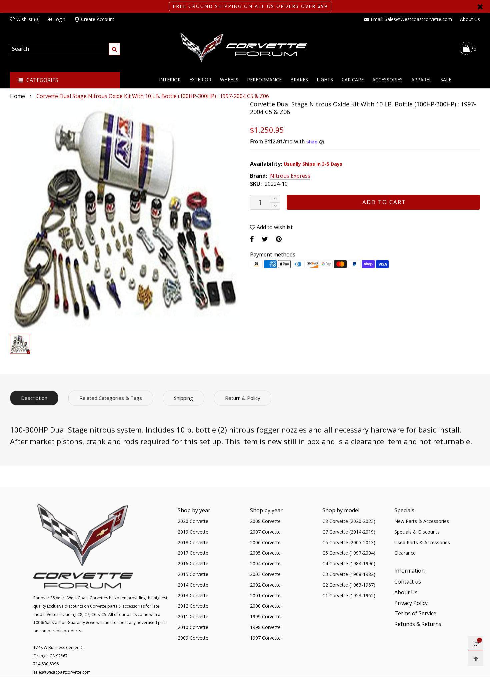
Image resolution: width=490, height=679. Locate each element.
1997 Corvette (265, 638)
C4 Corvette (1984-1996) (348, 563)
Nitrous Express (290, 176)
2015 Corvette (193, 574)
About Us (470, 19)
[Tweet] (265, 238)
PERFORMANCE (264, 79)
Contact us (407, 581)
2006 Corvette (265, 542)
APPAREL (421, 79)
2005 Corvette (265, 553)
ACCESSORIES (387, 79)
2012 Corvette (193, 606)
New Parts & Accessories (421, 521)
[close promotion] (480, 6)
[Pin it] (279, 238)
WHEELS (229, 79)
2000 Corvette (265, 606)
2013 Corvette (193, 595)
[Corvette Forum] (245, 48)
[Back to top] (475, 658)
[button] (275, 206)
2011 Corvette (193, 616)
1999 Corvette (265, 616)
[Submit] (114, 49)
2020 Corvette (193, 521)
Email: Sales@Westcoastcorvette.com (411, 19)
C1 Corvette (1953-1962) (348, 595)
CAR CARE (353, 79)
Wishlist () (28, 19)
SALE (445, 79)
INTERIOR (170, 79)
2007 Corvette (265, 532)
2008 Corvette (265, 521)
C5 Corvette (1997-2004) (348, 553)
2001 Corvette (265, 595)
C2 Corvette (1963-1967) (348, 585)
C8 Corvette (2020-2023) (348, 521)
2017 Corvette (193, 553)
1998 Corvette (265, 627)
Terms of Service (415, 613)
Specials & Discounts (417, 532)
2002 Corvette (265, 585)
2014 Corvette (193, 585)
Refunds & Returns (417, 624)
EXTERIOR (200, 79)
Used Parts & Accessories (422, 542)
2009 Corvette (193, 638)
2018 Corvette (193, 542)
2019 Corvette (193, 532)
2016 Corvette (193, 563)
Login (59, 19)
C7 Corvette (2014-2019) (348, 532)
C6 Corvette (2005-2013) (348, 542)
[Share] (252, 238)
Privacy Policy (411, 603)
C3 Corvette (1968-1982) (348, 574)
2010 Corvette (193, 627)
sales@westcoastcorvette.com (62, 672)
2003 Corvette (265, 574)
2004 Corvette (265, 563)
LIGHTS (325, 79)
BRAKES (299, 79)
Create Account (97, 19)
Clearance (405, 553)
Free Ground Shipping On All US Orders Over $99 (250, 6)
